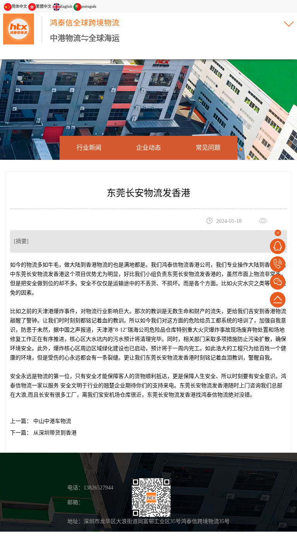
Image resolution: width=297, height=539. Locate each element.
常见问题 (208, 147)
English (66, 6)
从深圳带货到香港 (54, 433)
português (88, 6)
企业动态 (148, 147)
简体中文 (19, 6)
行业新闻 (89, 147)
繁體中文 (43, 6)
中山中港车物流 (51, 421)
